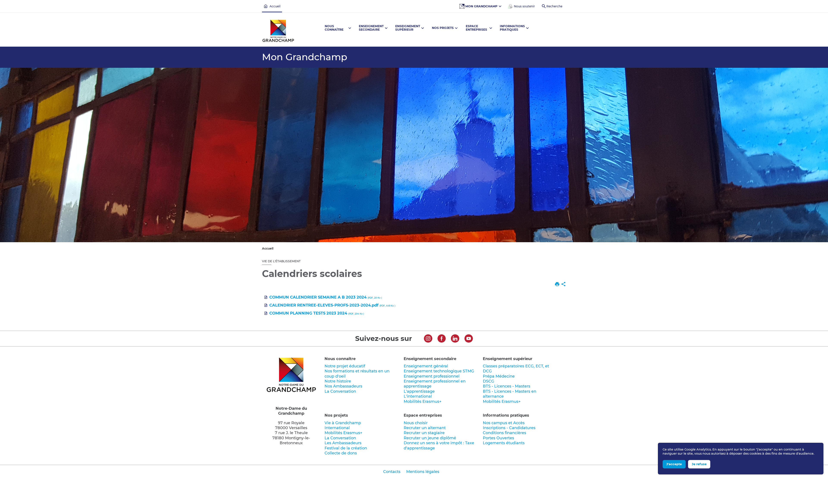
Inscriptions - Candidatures (509, 427)
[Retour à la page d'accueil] (278, 31)
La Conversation (340, 391)
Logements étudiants (504, 443)
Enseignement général (426, 366)
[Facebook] (441, 339)
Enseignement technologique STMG (439, 371)
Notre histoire (338, 381)
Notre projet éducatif (345, 366)
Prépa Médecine (499, 376)
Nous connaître (340, 358)
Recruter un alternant (425, 427)
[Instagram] (428, 339)
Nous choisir (416, 423)
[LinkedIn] (455, 339)
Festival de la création (346, 448)
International (337, 427)
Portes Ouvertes (498, 438)
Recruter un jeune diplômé (430, 438)
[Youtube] (468, 339)
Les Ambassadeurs (343, 443)
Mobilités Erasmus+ (422, 401)
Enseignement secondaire (430, 358)
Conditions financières (504, 432)
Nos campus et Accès (504, 423)
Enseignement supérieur (507, 358)
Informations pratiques (506, 415)
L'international (418, 396)
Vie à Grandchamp (343, 423)
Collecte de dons (341, 453)
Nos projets (336, 415)
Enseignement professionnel (431, 376)
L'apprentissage (419, 391)
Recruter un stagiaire (424, 432)
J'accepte (674, 464)
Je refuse (699, 464)
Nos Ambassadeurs (343, 386)
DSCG (488, 381)
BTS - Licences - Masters (506, 386)
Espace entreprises (423, 415)
